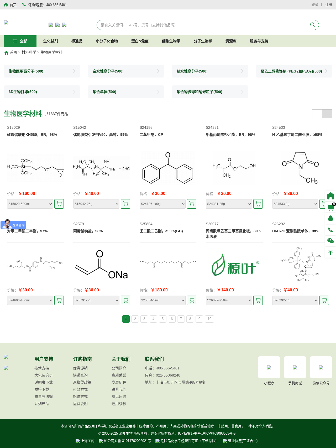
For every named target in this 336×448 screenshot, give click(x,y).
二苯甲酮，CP (151, 134)
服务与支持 (259, 41)
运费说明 (80, 403)
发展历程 (119, 382)
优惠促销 (80, 368)
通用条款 (119, 403)
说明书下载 (43, 382)
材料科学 (29, 52)
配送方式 (80, 396)
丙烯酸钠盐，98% (88, 231)
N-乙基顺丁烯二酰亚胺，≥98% (297, 134)
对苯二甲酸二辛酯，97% (27, 231)
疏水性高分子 (192, 71)
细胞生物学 (171, 41)
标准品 (76, 41)
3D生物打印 (23, 92)
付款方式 (80, 389)
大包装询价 (43, 375)
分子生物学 (203, 41)
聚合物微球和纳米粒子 (199, 92)
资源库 (231, 41)
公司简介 (119, 368)
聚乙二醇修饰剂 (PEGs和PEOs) (291, 71)
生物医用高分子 (26, 71)
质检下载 (41, 389)
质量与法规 (43, 396)
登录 (315, 5)
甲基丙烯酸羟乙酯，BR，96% (230, 134)
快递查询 (80, 375)
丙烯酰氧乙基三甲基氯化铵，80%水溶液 (233, 234)
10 (209, 319)
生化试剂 (50, 41)
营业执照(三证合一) (242, 441)
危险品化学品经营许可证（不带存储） (189, 441)
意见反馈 (119, 396)
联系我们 (119, 389)
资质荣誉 (119, 375)
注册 (328, 5)
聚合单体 (104, 92)
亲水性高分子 (108, 71)
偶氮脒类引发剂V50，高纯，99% (100, 134)
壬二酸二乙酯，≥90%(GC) (161, 231)
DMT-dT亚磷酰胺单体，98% (295, 231)
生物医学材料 (51, 52)
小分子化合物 (107, 41)
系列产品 (41, 403)
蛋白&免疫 (140, 41)
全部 (23, 41)
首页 (13, 52)
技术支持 (41, 368)
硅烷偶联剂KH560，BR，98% (32, 134)
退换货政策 (82, 382)
